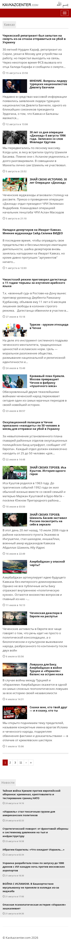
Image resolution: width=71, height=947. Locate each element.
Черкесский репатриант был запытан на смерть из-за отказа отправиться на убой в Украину (34, 39)
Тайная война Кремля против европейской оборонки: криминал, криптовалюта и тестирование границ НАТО (31, 797)
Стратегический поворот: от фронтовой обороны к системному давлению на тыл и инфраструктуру (35, 835)
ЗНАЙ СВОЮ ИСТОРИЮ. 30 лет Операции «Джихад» (48, 181)
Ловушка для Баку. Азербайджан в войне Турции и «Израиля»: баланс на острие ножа (46, 669)
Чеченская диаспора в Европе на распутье (46, 614)
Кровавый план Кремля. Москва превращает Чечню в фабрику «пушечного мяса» (47, 381)
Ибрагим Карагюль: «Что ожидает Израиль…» (33, 852)
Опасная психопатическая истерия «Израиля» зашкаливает (34, 909)
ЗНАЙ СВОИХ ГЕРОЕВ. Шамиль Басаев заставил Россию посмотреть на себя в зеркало (48, 519)
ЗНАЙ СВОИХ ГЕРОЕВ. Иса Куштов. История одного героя (48, 471)
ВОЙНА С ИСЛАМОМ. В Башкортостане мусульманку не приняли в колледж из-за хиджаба (31, 890)
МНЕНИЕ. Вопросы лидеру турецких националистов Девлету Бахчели (48, 84)
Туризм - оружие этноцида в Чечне (49, 326)
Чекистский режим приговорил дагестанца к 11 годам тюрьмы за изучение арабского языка (35, 283)
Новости (7, 783)
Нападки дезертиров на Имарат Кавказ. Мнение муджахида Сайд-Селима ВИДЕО (33, 231)
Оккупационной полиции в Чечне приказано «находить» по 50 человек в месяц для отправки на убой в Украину (31, 425)
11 (20, 762)
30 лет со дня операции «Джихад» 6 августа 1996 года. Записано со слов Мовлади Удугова (48, 137)
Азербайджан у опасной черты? (47, 563)
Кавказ (9, 25)
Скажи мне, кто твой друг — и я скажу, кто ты (48, 708)
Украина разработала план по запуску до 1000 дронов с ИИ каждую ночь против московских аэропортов (34, 869)
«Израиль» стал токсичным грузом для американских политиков (29, 816)
